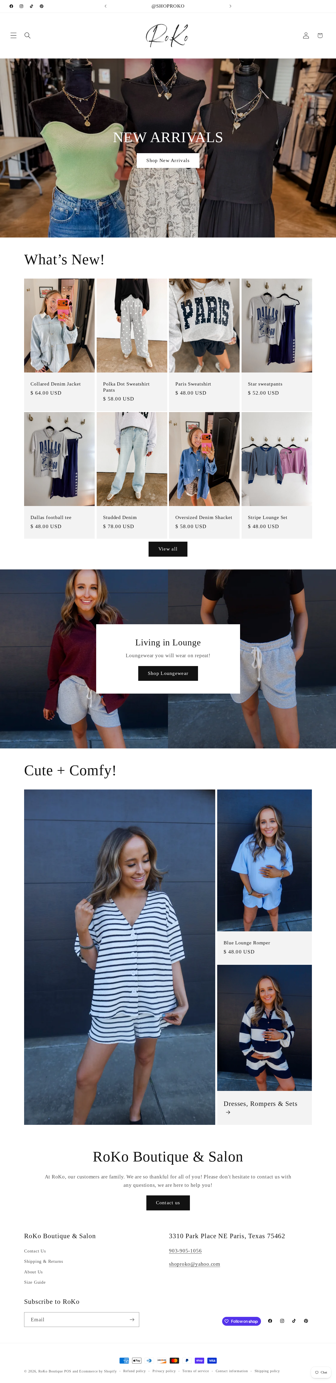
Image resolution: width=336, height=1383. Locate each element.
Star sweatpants (265, 384)
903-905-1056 (185, 1250)
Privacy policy (164, 1371)
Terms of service (195, 1371)
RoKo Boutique (50, 1371)
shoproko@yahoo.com (194, 1264)
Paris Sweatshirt (193, 384)
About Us (33, 1271)
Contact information (232, 1371)
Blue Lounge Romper (247, 942)
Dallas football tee (51, 517)
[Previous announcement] (105, 6)
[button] (13, 36)
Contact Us (35, 1251)
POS (67, 1371)
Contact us (168, 1202)
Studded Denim (120, 517)
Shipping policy (267, 1371)
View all (168, 548)
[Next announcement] (230, 6)
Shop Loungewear (168, 673)
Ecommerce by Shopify (98, 1371)
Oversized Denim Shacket (203, 517)
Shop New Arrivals (168, 160)
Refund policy (134, 1371)
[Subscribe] (132, 1319)
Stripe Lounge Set (268, 517)
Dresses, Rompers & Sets (261, 1103)
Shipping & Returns (43, 1261)
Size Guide (35, 1282)
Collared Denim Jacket (56, 384)
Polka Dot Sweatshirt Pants (126, 387)
